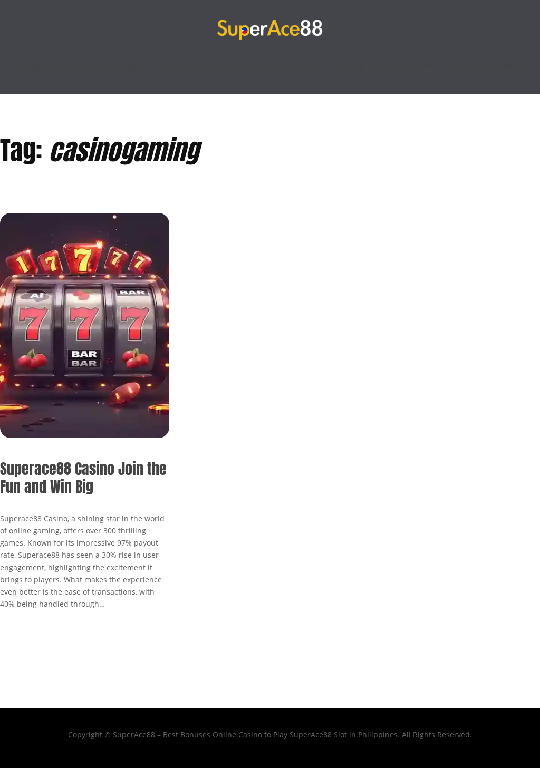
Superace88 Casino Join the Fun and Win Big (83, 477)
